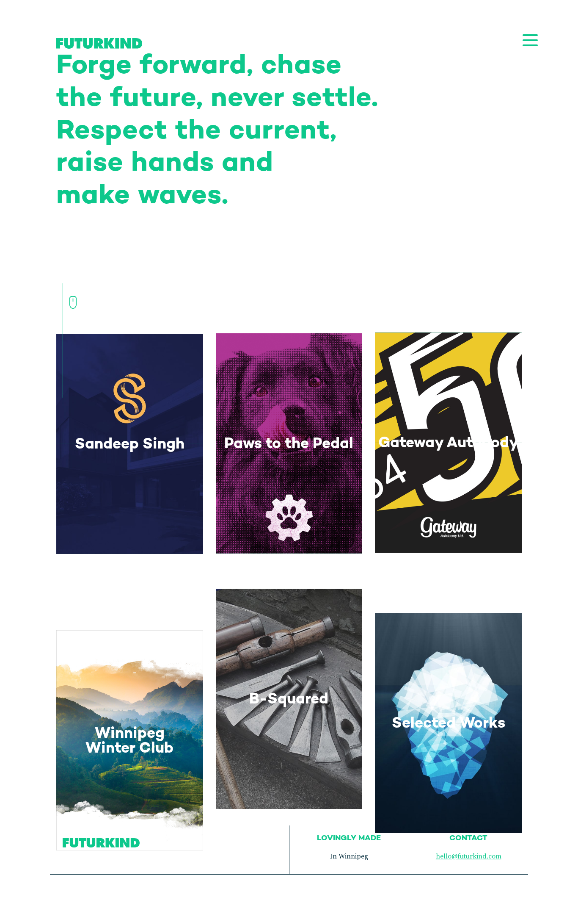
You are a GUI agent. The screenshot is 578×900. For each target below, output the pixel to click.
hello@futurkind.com (468, 856)
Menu (530, 40)
